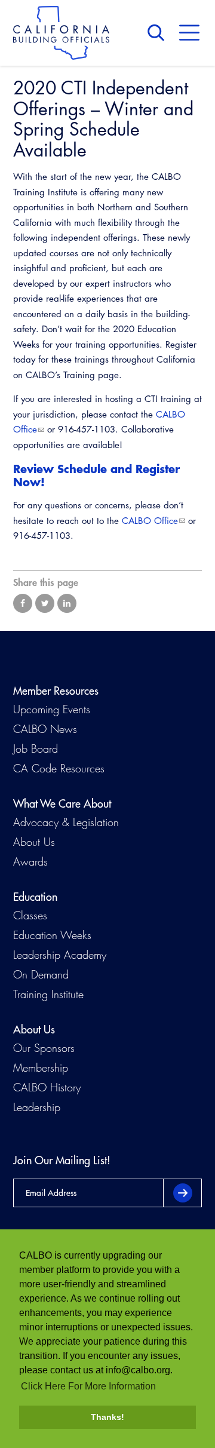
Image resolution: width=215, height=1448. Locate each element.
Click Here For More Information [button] (88, 1386)
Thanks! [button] (107, 1417)
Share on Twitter (44, 603)
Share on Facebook (22, 603)
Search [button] (158, 33)
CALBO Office (150, 520)
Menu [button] (189, 33)
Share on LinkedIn (66, 603)
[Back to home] (61, 33)
